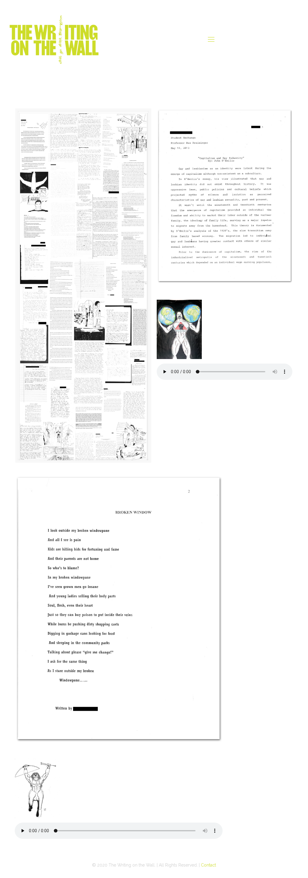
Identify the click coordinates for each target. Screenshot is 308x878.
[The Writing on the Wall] (54, 39)
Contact (208, 865)
